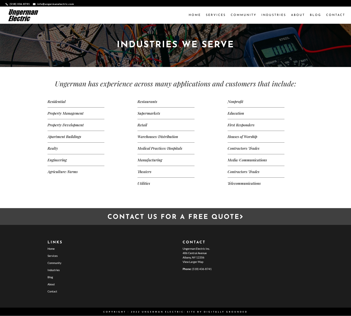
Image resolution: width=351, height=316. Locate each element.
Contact (335, 15)
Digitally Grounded (226, 311)
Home (195, 15)
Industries (273, 15)
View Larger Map (193, 261)
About (298, 15)
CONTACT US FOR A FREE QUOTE (173, 217)
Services (216, 15)
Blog (315, 15)
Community (243, 15)
